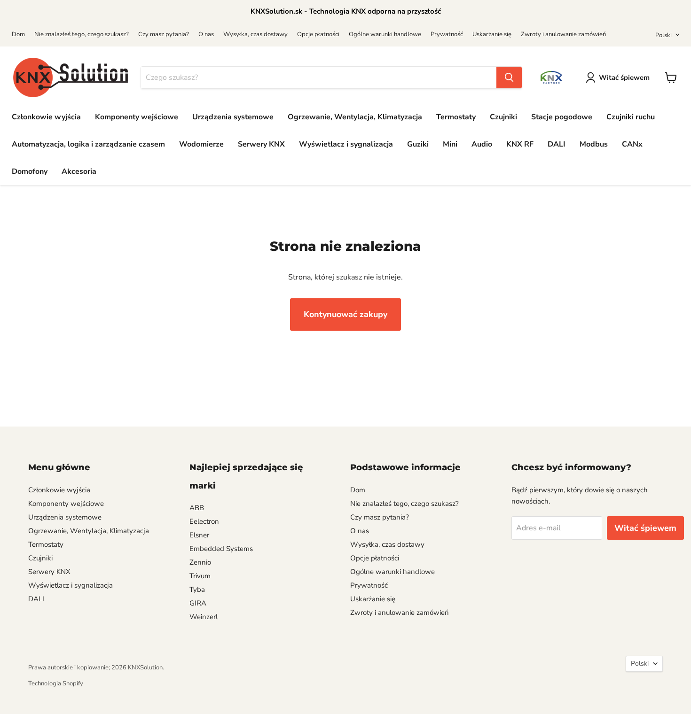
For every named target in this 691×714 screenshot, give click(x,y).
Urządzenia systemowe (233, 117)
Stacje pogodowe (561, 117)
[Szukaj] (509, 77)
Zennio (200, 562)
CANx (632, 144)
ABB (196, 507)
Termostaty (456, 117)
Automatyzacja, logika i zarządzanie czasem (88, 144)
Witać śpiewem (624, 77)
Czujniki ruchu (630, 117)
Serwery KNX (261, 144)
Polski (663, 35)
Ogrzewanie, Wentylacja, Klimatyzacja (355, 117)
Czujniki (503, 117)
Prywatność (447, 34)
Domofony (29, 171)
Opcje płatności (318, 34)
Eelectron (204, 521)
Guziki (418, 144)
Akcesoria (79, 171)
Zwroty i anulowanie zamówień (563, 34)
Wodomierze (201, 144)
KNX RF (520, 144)
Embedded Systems (221, 548)
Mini (450, 144)
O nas (206, 34)
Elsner (199, 535)
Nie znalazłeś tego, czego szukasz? (81, 34)
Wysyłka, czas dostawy (255, 34)
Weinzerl (203, 616)
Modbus (594, 144)
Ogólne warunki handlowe (385, 34)
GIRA (197, 603)
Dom (18, 34)
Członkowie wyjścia (46, 117)
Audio (481, 144)
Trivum (200, 576)
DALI (556, 144)
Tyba (197, 589)
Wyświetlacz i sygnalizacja (346, 144)
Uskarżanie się (491, 34)
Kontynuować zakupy (345, 314)
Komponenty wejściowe (136, 117)
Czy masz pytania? (163, 34)
